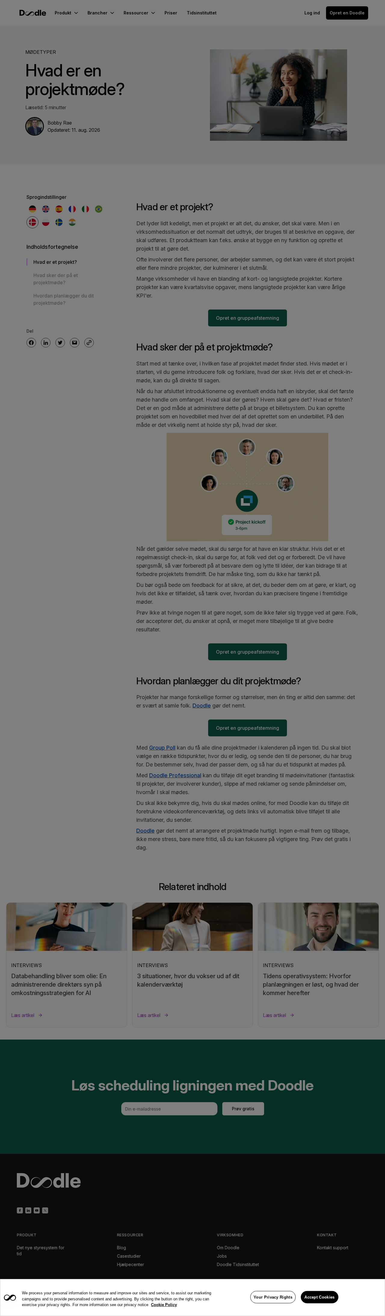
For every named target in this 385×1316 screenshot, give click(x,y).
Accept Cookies (319, 1297)
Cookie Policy (164, 1304)
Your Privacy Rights (273, 1297)
